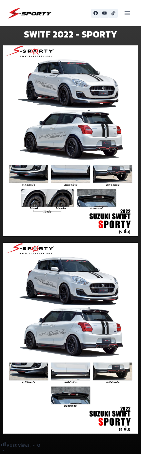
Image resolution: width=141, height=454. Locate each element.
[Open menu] (127, 13)
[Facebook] (95, 13)
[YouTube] (104, 13)
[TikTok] (113, 13)
